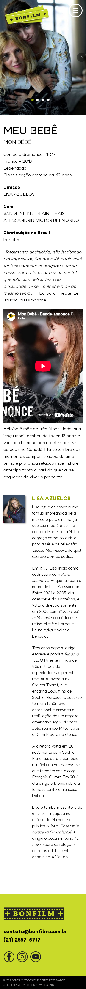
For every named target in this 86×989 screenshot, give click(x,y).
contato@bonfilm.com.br (35, 931)
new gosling (45, 984)
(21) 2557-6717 (22, 939)
